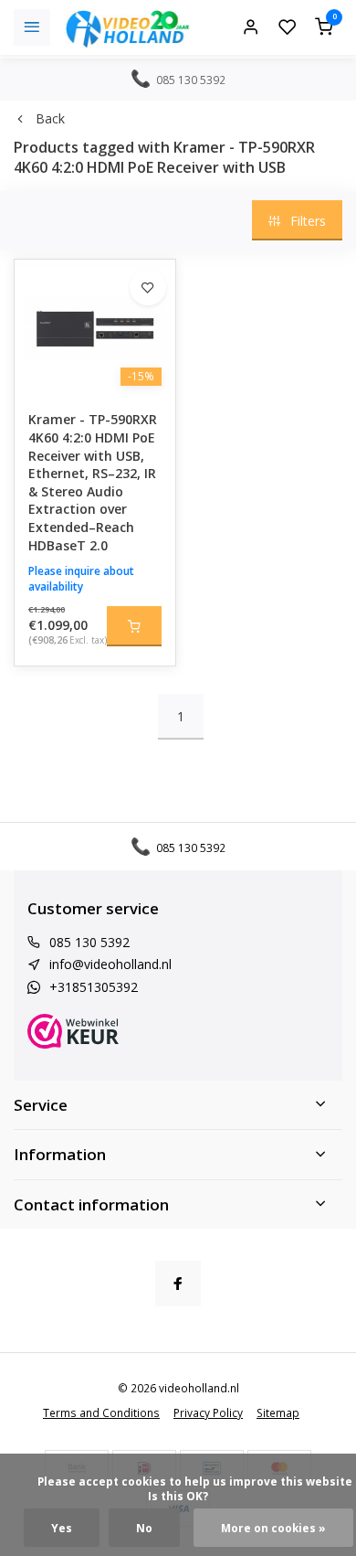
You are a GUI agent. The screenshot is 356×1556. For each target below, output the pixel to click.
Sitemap (278, 1412)
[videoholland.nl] (128, 27)
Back (50, 118)
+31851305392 (93, 987)
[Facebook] (178, 1283)
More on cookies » (273, 1527)
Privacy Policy (208, 1412)
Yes (61, 1527)
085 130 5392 (89, 942)
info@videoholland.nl (110, 964)
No (144, 1527)
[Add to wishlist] (148, 287)
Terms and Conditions (101, 1412)
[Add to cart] (134, 626)
